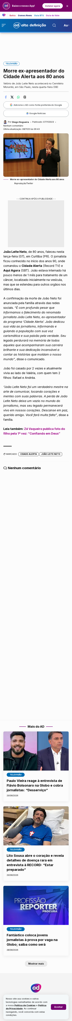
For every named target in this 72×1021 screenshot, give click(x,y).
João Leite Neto (50, 454)
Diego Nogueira (20, 122)
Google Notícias (37, 113)
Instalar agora (52, 6)
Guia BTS (39, 16)
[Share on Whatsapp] (18, 97)
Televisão (11, 63)
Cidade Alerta (28, 454)
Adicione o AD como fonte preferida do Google (38, 105)
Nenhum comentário (13, 125)
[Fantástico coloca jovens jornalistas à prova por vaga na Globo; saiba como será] (36, 905)
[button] (58, 1007)
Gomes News (25, 16)
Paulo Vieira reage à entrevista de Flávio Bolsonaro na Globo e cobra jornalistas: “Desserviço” (35, 785)
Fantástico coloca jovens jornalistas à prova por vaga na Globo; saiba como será (32, 939)
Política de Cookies (24, 1005)
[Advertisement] (36, 44)
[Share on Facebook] (5, 97)
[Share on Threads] (24, 97)
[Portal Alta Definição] (36, 988)
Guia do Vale (52, 16)
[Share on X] (12, 97)
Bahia (13, 16)
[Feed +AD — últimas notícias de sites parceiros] (5, 15)
